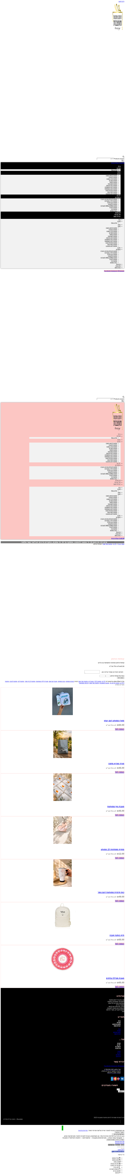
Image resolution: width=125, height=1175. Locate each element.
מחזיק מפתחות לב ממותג (112, 849)
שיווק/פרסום (87, 1138)
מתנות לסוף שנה (112, 192)
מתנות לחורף (113, 207)
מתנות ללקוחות (112, 204)
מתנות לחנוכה (113, 177)
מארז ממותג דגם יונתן (114, 720)
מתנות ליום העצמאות (111, 189)
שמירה (122, 1139)
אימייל (122, 1089)
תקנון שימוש (116, 1024)
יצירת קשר (117, 216)
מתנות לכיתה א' (115, 683)
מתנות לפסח (113, 182)
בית (119, 166)
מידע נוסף (114, 170)
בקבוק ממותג (70, 681)
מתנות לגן (21, 681)
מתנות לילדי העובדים (111, 201)
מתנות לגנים (13, 681)
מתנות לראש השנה (111, 175)
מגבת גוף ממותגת (115, 806)
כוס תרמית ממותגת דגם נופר (111, 892)
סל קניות (117, 214)
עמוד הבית (121, 544)
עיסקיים (118, 197)
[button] (118, 1151)
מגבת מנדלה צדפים (115, 978)
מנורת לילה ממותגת (42, 681)
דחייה (117, 1139)
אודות (119, 168)
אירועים (118, 212)
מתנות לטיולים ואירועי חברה (109, 199)
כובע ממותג (61, 681)
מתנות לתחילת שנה (111, 190)
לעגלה (122, 1145)
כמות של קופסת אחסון (117, 676)
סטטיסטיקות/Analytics (99, 1138)
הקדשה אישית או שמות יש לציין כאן (112, 672)
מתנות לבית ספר (30, 681)
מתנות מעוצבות (104, 683)
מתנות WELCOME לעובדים (109, 206)
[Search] (122, 161)
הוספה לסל (121, 678)
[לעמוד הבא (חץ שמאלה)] (121, 1148)
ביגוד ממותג (113, 211)
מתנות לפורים (113, 180)
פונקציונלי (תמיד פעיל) (115, 1138)
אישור (122, 1132)
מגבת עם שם (53, 681)
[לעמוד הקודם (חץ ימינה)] (123, 1148)
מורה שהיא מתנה (116, 763)
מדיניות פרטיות (83, 1130)
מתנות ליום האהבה (111, 193)
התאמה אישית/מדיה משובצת (71, 1138)
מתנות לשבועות (112, 184)
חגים (119, 174)
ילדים (119, 195)
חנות (119, 172)
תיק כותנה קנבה (117, 935)
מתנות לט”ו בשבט (112, 179)
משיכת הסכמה (111, 1139)
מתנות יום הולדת (112, 202)
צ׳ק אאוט (117, 1145)
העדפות (117, 1132)
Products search (119, 159)
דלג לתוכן (121, 1)
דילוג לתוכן (121, 1150)
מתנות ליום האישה (111, 185)
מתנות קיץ (114, 209)
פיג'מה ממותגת (84, 683)
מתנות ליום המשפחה (111, 187)
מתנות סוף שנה (107, 544)
